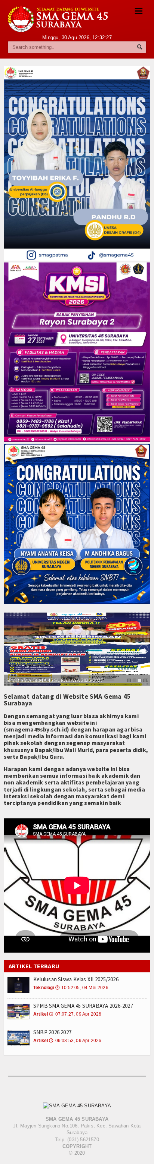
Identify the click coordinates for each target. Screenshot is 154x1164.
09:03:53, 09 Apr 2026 (75, 1040)
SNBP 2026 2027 (52, 1032)
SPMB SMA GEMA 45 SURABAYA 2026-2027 (54, 680)
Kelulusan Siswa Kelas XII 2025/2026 (75, 979)
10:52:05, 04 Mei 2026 (81, 987)
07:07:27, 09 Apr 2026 (75, 1014)
